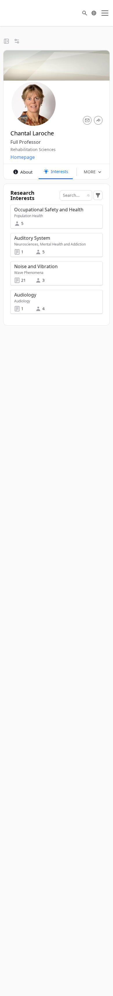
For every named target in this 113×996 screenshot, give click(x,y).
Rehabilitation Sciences (33, 149)
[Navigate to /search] (85, 13)
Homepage (22, 157)
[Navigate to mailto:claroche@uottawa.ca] (87, 120)
